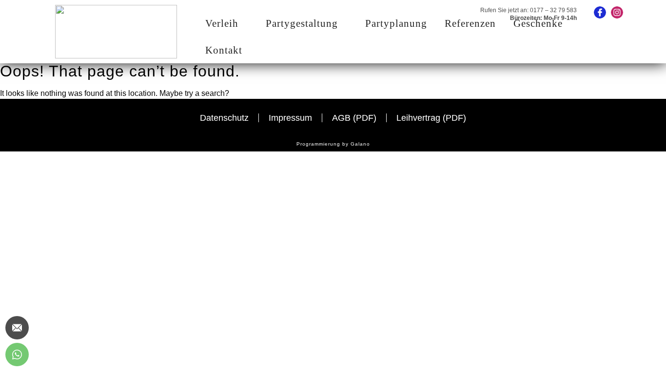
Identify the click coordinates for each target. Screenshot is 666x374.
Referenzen (470, 23)
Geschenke (538, 23)
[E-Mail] (17, 328)
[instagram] (617, 12)
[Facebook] (600, 12)
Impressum (290, 118)
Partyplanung (396, 23)
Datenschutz (224, 118)
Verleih (221, 23)
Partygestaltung (302, 23)
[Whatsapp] (17, 354)
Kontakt (223, 50)
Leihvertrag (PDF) (431, 118)
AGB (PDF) (354, 118)
